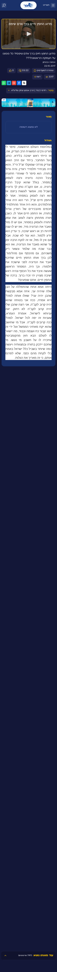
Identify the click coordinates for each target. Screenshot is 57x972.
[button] (28, 33)
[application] (28, 34)
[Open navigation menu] (53, 5)
